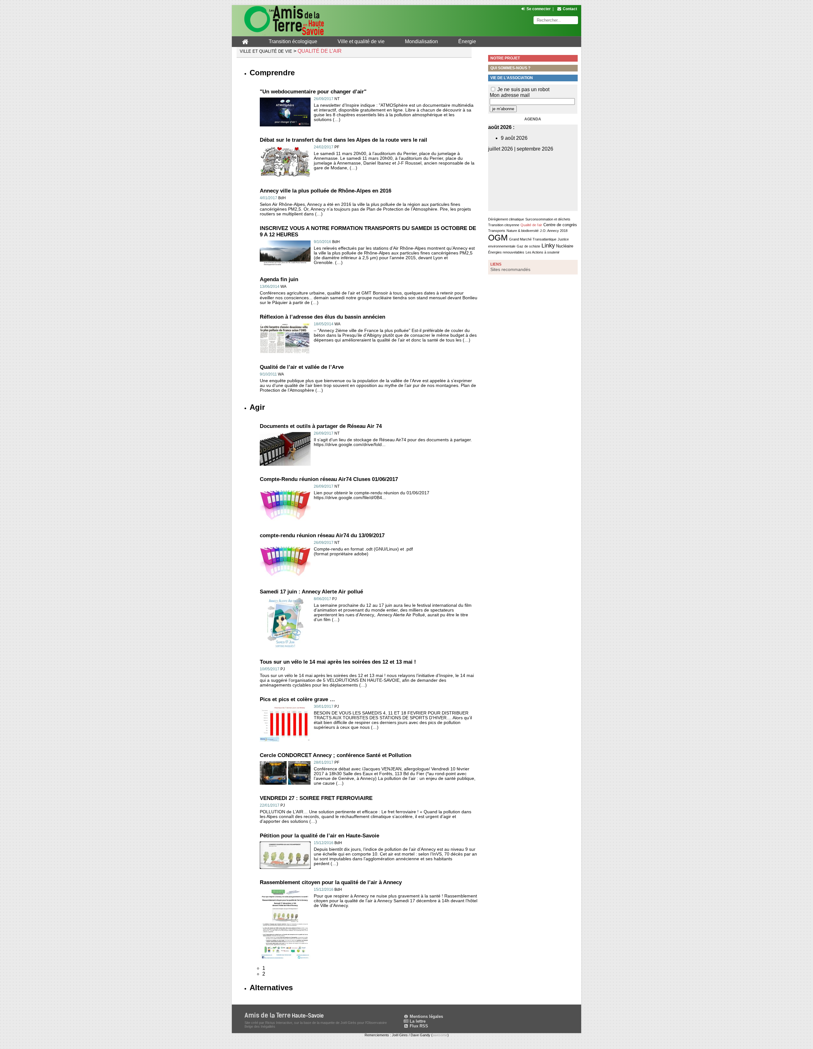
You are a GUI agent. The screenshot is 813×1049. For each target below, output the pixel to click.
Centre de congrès (560, 224)
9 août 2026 (514, 138)
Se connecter (539, 9)
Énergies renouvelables (506, 252)
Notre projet (505, 58)
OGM (498, 237)
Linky (548, 245)
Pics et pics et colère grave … (297, 699)
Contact (570, 9)
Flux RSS (418, 1026)
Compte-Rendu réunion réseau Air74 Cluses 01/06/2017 (329, 479)
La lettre (417, 1021)
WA (283, 286)
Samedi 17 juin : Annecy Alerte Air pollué (311, 592)
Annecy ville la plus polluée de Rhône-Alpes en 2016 (325, 191)
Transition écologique (293, 41)
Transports (496, 231)
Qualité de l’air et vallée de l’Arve (302, 367)
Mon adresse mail (510, 95)
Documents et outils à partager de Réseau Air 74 (321, 426)
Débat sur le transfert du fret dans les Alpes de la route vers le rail (343, 140)
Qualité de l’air (531, 225)
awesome (440, 1035)
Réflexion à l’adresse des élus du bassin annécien (322, 317)
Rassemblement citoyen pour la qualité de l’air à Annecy (331, 882)
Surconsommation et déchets (547, 219)
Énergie (467, 41)
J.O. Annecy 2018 (554, 231)
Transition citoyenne (503, 225)
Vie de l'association (511, 78)
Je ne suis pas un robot (522, 89)
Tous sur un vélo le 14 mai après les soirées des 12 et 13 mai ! (338, 662)
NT (336, 99)
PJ (334, 599)
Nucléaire (564, 246)
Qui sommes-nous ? (510, 68)
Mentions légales (425, 1016)
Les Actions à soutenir (543, 252)
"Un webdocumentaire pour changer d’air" (313, 92)
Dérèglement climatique (506, 219)
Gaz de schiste (528, 246)
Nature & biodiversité (523, 231)
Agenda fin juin (279, 279)
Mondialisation (421, 41)
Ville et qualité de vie (361, 41)
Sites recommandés (510, 269)
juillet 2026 (500, 149)
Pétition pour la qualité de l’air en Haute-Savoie (319, 836)
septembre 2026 (535, 149)
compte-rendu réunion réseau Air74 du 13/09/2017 (322, 535)
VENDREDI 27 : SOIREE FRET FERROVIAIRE (316, 798)
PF (336, 147)
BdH (282, 198)
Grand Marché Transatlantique (532, 239)
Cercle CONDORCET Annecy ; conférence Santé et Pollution (335, 755)
